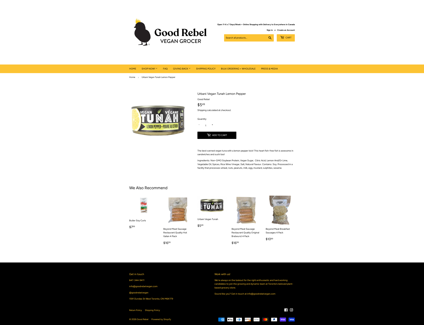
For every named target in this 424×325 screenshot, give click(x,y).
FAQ (165, 68)
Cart (288, 37)
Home (132, 68)
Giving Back (181, 68)
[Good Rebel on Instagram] (291, 310)
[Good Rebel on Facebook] (286, 310)
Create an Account (286, 30)
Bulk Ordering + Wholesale (238, 68)
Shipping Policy (205, 68)
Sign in (270, 30)
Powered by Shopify (161, 319)
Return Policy (135, 310)
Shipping (202, 110)
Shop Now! (149, 68)
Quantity (201, 119)
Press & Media (269, 68)
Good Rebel (142, 319)
